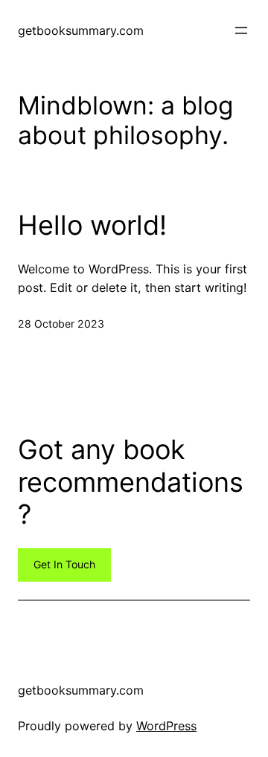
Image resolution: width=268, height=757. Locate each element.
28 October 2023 (61, 323)
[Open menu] (241, 30)
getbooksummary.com (81, 30)
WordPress (166, 725)
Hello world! (92, 225)
